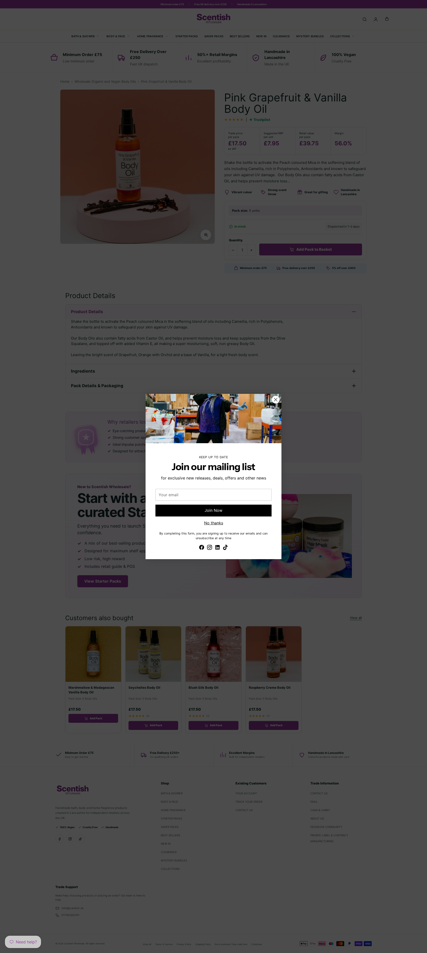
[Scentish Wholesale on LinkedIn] (217, 548)
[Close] (275, 399)
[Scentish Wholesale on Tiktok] (225, 548)
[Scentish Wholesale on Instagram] (210, 548)
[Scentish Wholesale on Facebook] (202, 548)
